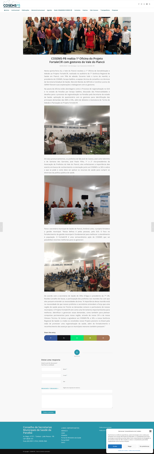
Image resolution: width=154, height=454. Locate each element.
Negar (129, 446)
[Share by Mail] (90, 338)
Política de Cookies (123, 450)
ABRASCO (64, 431)
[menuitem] (6, 10)
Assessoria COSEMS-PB (87, 66)
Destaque (73, 66)
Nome (65, 369)
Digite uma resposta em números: (71, 387)
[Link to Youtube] (147, 4)
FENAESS (64, 435)
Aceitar (115, 446)
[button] (150, 431)
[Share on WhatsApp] (77, 338)
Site (64, 381)
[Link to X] (149, 4)
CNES (63, 433)
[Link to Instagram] (141, 4)
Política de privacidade (134, 450)
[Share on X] (63, 338)
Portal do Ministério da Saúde (71, 438)
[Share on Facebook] (50, 338)
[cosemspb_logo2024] (11, 4)
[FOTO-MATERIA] (77, 36)
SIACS (63, 442)
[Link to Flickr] (144, 4)
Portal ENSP (65, 440)
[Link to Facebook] (139, 4)
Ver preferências (144, 446)
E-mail (65, 375)
